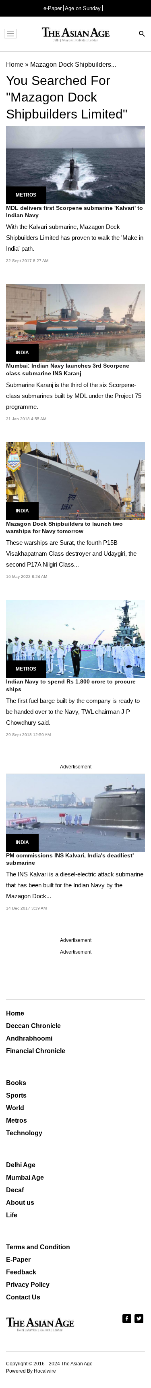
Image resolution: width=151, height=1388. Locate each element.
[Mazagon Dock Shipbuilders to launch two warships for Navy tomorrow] (75, 480)
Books (16, 1082)
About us (20, 1202)
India (22, 352)
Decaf (15, 1190)
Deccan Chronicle (33, 1025)
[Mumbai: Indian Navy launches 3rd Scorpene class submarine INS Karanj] (75, 322)
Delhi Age (20, 1165)
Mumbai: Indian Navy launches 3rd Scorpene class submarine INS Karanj (67, 369)
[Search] (142, 34)
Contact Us (23, 1297)
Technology (24, 1133)
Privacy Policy (28, 1284)
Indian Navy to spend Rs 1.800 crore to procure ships (71, 685)
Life (11, 1215)
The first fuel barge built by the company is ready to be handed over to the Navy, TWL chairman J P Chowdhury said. (73, 711)
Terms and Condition (38, 1247)
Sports (16, 1095)
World (15, 1107)
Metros (26, 195)
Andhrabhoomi (29, 1038)
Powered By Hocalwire (31, 1371)
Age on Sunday (83, 8)
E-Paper (18, 1259)
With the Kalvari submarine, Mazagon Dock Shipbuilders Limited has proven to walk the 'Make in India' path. (74, 237)
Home (15, 1013)
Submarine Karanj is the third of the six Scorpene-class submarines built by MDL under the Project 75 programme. (73, 395)
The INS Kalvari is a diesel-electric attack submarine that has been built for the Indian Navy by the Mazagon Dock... (74, 885)
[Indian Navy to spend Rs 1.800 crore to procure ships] (75, 638)
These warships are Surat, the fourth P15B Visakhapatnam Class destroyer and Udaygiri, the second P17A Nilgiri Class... (71, 553)
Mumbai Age (25, 1177)
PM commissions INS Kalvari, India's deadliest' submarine (70, 859)
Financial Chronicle (35, 1050)
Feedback (21, 1272)
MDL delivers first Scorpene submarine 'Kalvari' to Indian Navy (74, 211)
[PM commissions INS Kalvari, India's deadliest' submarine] (75, 812)
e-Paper (52, 8)
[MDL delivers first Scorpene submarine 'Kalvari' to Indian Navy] (75, 164)
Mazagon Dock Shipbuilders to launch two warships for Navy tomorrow (64, 527)
